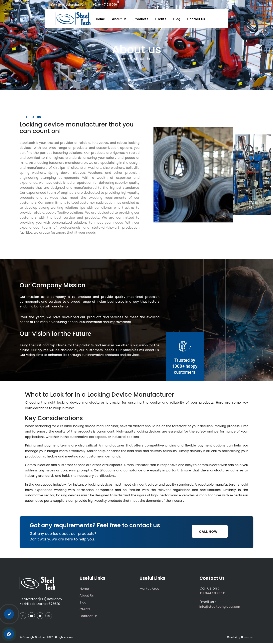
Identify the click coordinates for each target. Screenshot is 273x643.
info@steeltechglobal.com (68, 5)
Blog (176, 19)
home (123, 58)
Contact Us (196, 19)
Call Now (208, 531)
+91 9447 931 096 (105, 5)
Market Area (149, 588)
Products (141, 19)
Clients (160, 19)
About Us (119, 19)
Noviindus (247, 637)
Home (100, 19)
